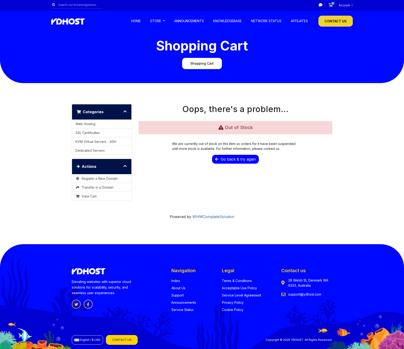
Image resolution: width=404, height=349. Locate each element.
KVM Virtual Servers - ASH (96, 142)
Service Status (182, 310)
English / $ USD (90, 340)
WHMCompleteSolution (213, 216)
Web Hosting (85, 124)
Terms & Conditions (237, 281)
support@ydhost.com (304, 294)
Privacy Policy (233, 302)
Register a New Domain (99, 178)
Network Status (266, 21)
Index (175, 281)
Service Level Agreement (241, 295)
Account (345, 5)
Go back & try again (237, 159)
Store (156, 21)
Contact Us (336, 21)
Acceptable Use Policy (239, 288)
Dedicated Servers (90, 150)
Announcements (189, 21)
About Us (178, 288)
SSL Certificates (88, 133)
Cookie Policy (232, 310)
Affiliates (299, 21)
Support (177, 295)
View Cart (88, 196)
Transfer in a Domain (96, 187)
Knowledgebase (227, 21)
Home (136, 21)
